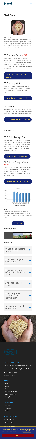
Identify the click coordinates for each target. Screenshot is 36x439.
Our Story (7, 386)
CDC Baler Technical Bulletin (17, 156)
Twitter (7, 411)
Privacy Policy (8, 397)
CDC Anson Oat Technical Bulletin (16, 75)
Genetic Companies (10, 394)
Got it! (18, 435)
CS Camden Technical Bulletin (18, 119)
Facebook (7, 405)
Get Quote (18, 223)
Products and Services (11, 391)
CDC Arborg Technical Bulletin (18, 98)
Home (6, 383)
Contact (7, 389)
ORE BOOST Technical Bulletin (18, 181)
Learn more (27, 432)
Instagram (8, 408)
